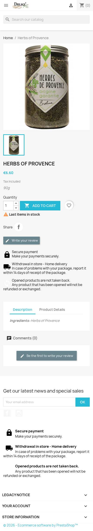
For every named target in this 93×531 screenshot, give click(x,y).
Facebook (7, 413)
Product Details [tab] (52, 309)
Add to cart (40, 205)
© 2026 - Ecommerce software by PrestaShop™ (40, 525)
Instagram (19, 413)
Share (18, 227)
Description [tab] (22, 309)
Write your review (24, 240)
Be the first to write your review (49, 356)
